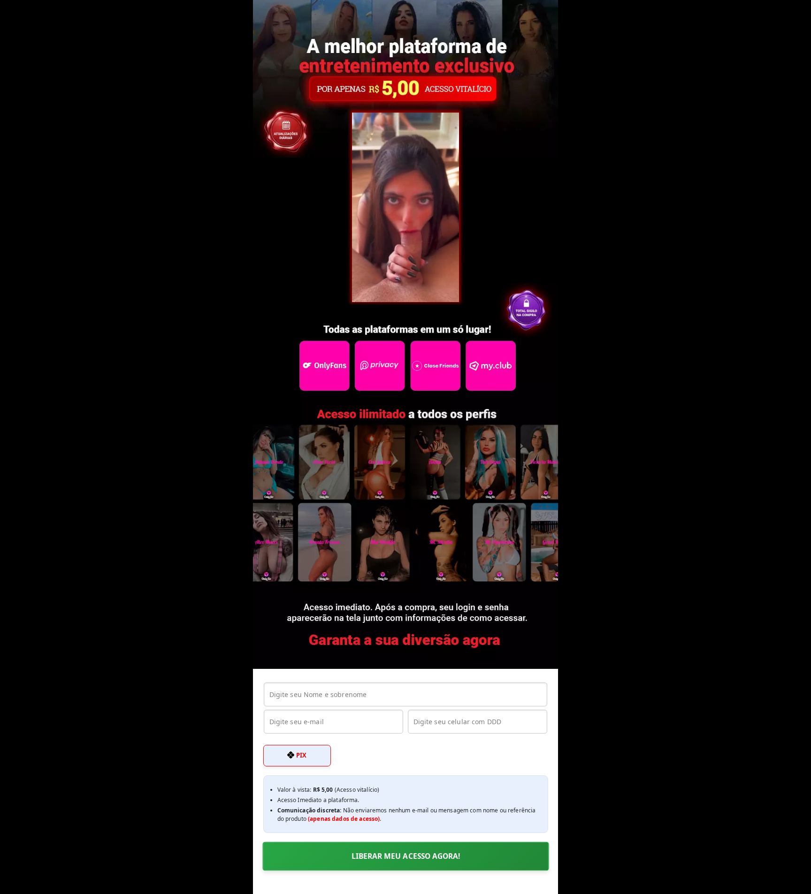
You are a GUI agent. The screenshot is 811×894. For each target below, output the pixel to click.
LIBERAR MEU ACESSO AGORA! (405, 856)
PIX (300, 755)
